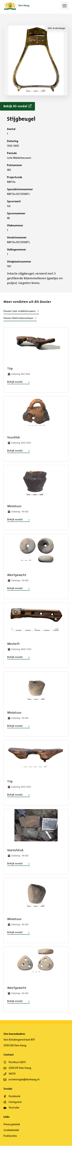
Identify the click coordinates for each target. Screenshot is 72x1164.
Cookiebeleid (11, 1130)
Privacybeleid (11, 1124)
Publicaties (10, 1136)
